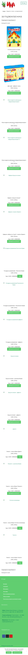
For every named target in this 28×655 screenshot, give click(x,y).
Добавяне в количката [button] (14, 56)
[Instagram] (7, 636)
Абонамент (5, 589)
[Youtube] (11, 636)
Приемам (8, 652)
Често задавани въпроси (9, 594)
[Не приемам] (26, 651)
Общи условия (6, 596)
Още (20, 276)
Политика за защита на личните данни (12, 599)
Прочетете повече (17, 652)
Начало (4, 11)
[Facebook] (3, 636)
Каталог (5, 584)
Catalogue (5, 586)
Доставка (5, 591)
